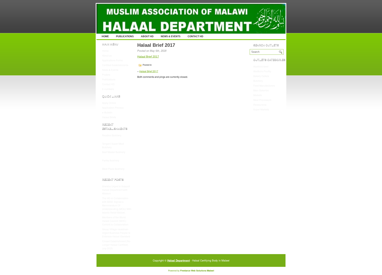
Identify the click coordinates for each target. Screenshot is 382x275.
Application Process (113, 107)
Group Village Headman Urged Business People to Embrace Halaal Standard (116, 232)
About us (107, 55)
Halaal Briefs (109, 117)
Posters (106, 74)
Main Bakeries (261, 90)
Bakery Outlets (261, 76)
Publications (125, 36)
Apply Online (109, 102)
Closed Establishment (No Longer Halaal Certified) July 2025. (116, 244)
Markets (257, 95)
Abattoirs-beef (260, 66)
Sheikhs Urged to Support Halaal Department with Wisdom (116, 189)
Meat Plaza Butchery (113, 168)
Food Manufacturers (264, 85)
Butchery (258, 80)
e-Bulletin (107, 112)
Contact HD (195, 36)
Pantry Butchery (110, 160)
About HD (147, 36)
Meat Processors (262, 99)
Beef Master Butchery (113, 152)
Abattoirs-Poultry (262, 71)
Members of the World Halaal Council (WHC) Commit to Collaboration (115, 221)
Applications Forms (112, 60)
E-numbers (108, 89)
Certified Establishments (115, 65)
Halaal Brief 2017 (148, 56)
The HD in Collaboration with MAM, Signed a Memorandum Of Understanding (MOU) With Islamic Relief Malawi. (116, 205)
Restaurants (259, 104)
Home (105, 36)
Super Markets (261, 109)
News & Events (170, 36)
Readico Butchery (111, 135)
